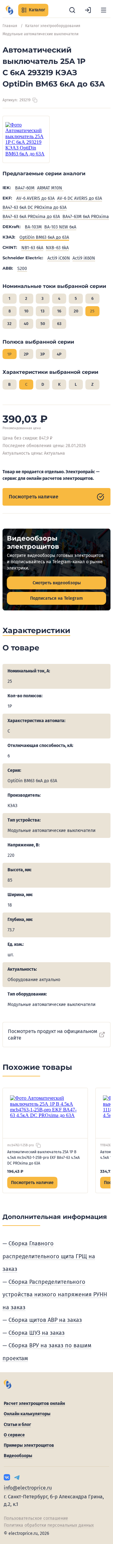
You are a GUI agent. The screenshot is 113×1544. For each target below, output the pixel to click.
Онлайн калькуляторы (27, 1414)
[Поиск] (72, 10)
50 (42, 323)
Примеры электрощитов (29, 1445)
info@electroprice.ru (28, 1488)
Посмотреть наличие (33, 497)
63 (59, 323)
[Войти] (88, 10)
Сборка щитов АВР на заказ (45, 1320)
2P (26, 354)
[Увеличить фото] (26, 139)
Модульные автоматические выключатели (40, 34)
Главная (10, 26)
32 (9, 323)
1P (9, 354)
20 (76, 311)
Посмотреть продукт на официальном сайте (52, 1034)
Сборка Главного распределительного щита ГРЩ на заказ (49, 1256)
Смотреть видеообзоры (57, 583)
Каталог (37, 10)
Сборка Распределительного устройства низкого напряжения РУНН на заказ (55, 1294)
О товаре (21, 647)
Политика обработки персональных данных (49, 1525)
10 (26, 311)
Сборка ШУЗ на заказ (36, 1332)
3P (42, 354)
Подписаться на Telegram (56, 598)
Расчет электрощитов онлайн (34, 1403)
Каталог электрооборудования (52, 26)
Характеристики (36, 630)
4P (59, 354)
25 (92, 311)
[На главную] (9, 10)
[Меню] (103, 10)
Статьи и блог (17, 1424)
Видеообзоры (18, 1455)
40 (26, 323)
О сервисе (14, 1435)
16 (59, 311)
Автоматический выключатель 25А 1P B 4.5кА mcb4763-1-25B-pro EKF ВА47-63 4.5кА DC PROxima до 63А (43, 1157)
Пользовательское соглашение (36, 1518)
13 (42, 311)
